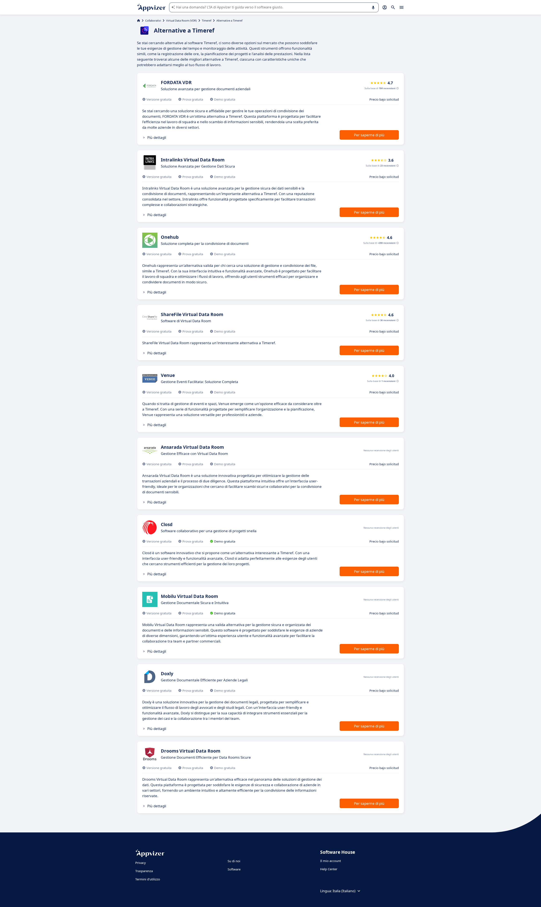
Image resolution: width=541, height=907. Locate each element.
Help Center (328, 869)
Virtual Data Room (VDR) (181, 20)
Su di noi (234, 861)
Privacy (140, 863)
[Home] (138, 20)
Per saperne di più (369, 134)
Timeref (206, 20)
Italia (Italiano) (344, 891)
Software (234, 869)
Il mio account (330, 861)
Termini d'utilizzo (147, 879)
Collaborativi (153, 20)
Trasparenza (144, 871)
